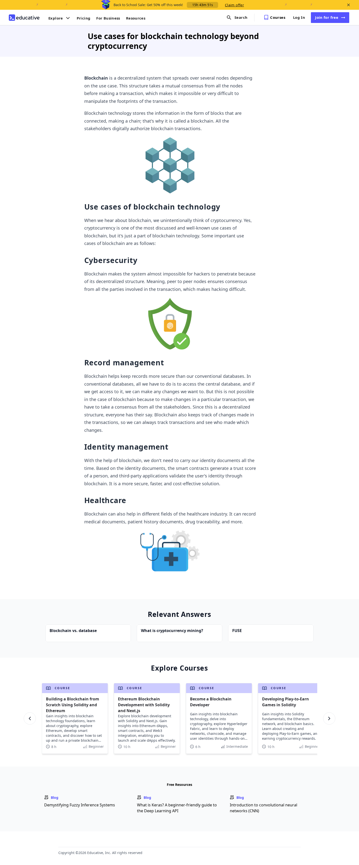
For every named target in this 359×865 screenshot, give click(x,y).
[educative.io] (24, 17)
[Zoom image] (170, 165)
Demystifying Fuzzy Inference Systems (79, 805)
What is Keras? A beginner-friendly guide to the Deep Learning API (177, 807)
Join (326, 17)
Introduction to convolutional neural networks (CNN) (263, 807)
